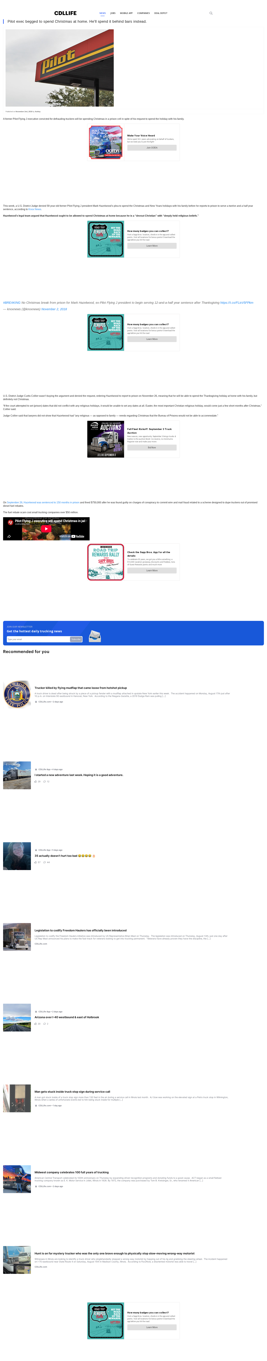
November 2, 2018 (54, 309)
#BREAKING (12, 302)
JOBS (112, 13)
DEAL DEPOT (160, 13)
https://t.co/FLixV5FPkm (236, 302)
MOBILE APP (126, 13)
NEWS (103, 13)
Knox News (34, 209)
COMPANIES (143, 13)
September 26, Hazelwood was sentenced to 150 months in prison (42, 502)
